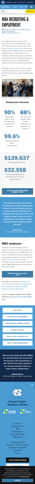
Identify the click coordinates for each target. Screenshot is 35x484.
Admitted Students (17, 442)
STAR (17, 429)
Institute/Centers (17, 426)
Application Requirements (17, 317)
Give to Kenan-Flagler (17, 460)
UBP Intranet (17, 437)
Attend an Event (17, 330)
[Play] (17, 88)
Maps (15, 2)
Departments (21, 2)
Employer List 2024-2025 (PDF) (17, 274)
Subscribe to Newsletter (17, 448)
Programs (8, 29)
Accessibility (9, 2)
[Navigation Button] (31, 7)
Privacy (17, 453)
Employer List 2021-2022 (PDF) (16, 286)
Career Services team (15, 48)
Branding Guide (17, 432)
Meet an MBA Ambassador (17, 343)
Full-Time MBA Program (23, 29)
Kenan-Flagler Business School (5, 6)
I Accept (17, 480)
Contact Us (17, 424)
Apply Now (17, 310)
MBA (13, 29)
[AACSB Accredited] (9, 411)
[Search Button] (26, 7)
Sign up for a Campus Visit (17, 336)
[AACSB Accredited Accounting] (26, 411)
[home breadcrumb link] (3, 30)
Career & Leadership (8, 31)
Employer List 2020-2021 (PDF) (12, 289)
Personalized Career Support (17, 323)
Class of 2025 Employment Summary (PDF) (17, 191)
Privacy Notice (24, 476)
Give (21, 7)
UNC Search (30, 2)
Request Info (30, 11)
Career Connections (12, 259)
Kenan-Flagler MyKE (17, 434)
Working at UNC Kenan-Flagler (17, 445)
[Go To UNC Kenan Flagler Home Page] (17, 397)
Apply (15, 7)
